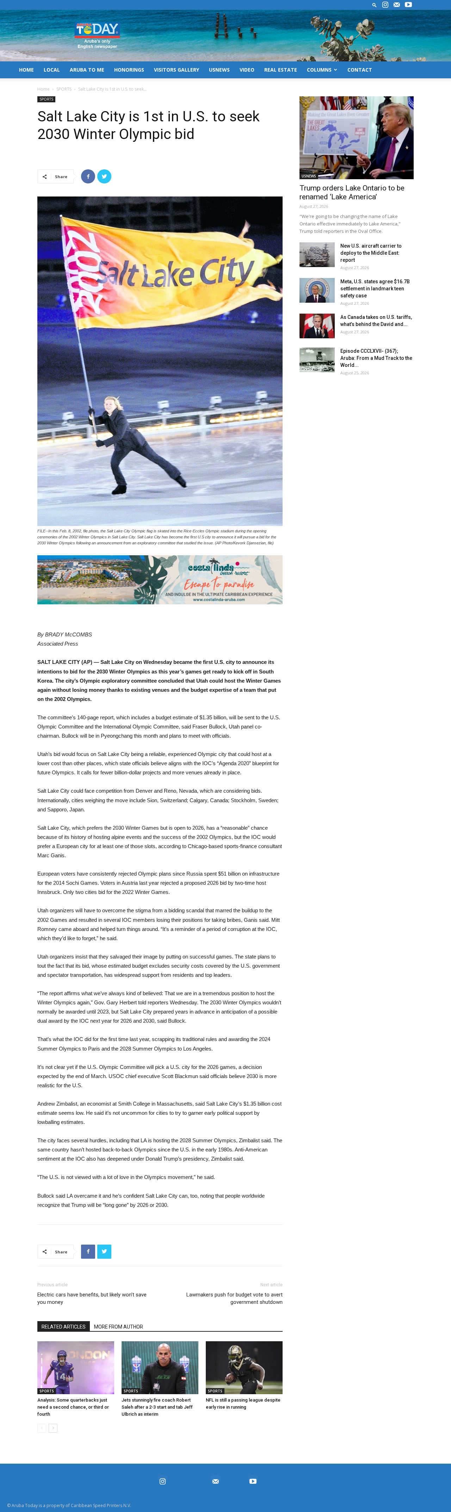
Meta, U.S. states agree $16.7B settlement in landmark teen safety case (375, 288)
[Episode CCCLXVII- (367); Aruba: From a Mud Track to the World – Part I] (317, 359)
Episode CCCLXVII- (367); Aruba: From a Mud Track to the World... (376, 358)
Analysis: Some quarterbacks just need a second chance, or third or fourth (73, 1407)
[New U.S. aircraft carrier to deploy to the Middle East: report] (317, 254)
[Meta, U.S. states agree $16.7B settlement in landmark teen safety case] (317, 290)
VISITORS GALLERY (176, 69)
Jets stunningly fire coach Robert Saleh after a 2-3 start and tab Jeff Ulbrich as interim (157, 1407)
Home (43, 89)
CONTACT (359, 69)
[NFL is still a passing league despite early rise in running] (244, 1367)
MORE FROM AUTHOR (118, 1327)
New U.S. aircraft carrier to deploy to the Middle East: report (371, 253)
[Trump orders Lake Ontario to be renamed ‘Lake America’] (356, 137)
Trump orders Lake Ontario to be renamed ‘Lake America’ (351, 192)
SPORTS (64, 89)
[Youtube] (408, 5)
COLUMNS (319, 69)
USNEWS (219, 69)
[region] (160, 579)
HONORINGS (129, 69)
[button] (374, 4)
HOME (26, 69)
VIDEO (247, 69)
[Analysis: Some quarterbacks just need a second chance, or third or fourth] (75, 1367)
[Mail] (396, 5)
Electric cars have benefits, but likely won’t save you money (92, 1298)
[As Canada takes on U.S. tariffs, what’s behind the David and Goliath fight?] (317, 326)
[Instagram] (385, 5)
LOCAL (52, 69)
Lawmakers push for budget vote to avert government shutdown (234, 1298)
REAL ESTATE (280, 69)
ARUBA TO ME (87, 69)
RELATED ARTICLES (64, 1327)
